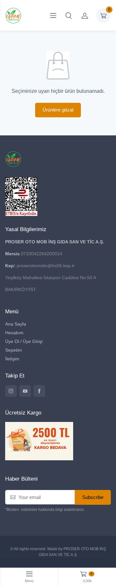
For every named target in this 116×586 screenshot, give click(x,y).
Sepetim (13, 350)
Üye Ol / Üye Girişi (24, 341)
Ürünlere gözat (58, 109)
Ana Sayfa (15, 324)
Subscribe (92, 497)
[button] (68, 15)
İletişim (12, 358)
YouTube (25, 391)
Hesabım (14, 332)
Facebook (39, 391)
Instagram (11, 391)
